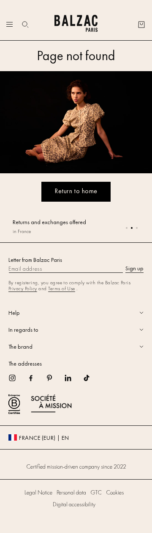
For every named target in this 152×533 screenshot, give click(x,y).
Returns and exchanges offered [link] (49, 222)
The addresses (25, 363)
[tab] (76, 312)
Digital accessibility (74, 504)
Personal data (71, 492)
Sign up (134, 268)
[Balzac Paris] (76, 24)
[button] (25, 24)
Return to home (76, 190)
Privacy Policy (22, 288)
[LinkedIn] (73, 380)
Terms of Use (61, 288)
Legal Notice (38, 492)
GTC (96, 492)
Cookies (115, 492)
